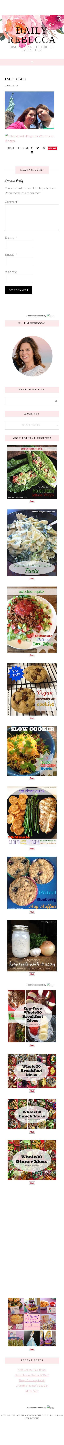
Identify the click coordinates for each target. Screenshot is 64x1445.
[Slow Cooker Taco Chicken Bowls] (32, 774)
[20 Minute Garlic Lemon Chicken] (32, 844)
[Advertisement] (32, 1240)
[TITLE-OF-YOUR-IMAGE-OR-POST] (32, 1041)
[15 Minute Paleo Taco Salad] (32, 651)
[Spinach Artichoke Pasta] (32, 574)
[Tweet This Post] (38, 148)
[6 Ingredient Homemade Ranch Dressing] (32, 969)
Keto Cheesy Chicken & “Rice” (32, 1375)
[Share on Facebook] (32, 148)
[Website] (31, 271)
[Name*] (31, 237)
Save (53, 148)
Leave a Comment (32, 170)
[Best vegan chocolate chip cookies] (32, 713)
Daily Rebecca (32, 35)
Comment (12, 201)
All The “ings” (32, 1390)
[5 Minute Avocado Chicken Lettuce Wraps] (32, 497)
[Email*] (31, 254)
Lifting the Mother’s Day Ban (32, 1385)
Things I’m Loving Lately (32, 1380)
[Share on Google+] (44, 148)
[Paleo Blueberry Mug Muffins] (32, 907)
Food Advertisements (35, 316)
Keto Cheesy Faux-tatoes (32, 1369)
